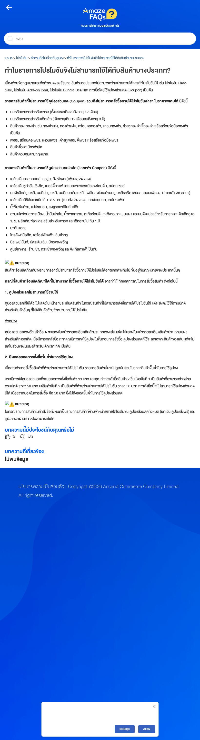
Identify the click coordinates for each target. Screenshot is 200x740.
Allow (146, 729)
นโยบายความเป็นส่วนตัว (41, 486)
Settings (125, 729)
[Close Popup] (154, 707)
